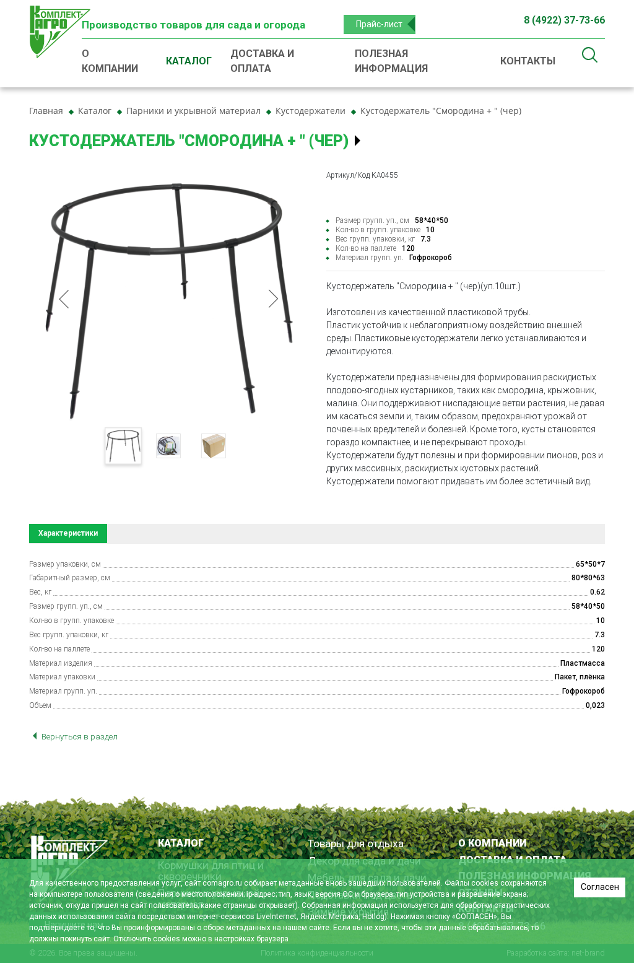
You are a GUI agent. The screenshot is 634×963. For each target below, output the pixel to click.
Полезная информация (391, 61)
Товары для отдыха (356, 843)
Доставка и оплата (262, 61)
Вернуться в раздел (79, 736)
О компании (110, 61)
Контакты (527, 61)
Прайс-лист (379, 24)
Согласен (600, 887)
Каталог (189, 61)
